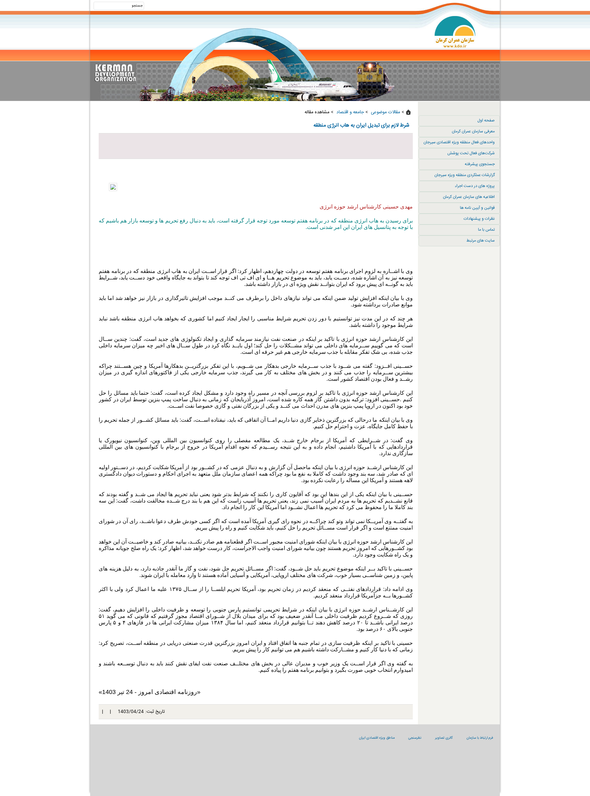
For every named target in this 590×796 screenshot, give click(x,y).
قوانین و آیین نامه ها (477, 207)
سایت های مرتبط (480, 240)
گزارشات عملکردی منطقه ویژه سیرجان (464, 175)
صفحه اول (486, 120)
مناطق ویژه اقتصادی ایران (377, 738)
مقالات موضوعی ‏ (384, 112)
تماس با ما (486, 229)
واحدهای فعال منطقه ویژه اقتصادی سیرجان (459, 142)
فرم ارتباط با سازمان (479, 738)
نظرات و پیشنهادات (479, 218)
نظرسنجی (414, 738)
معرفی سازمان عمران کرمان (473, 131)
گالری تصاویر (444, 738)
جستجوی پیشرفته (480, 164)
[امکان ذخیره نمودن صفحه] (255, 146)
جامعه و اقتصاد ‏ (349, 112)
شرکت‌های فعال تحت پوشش (471, 153)
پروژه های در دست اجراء (475, 186)
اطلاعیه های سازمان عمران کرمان (469, 196)
